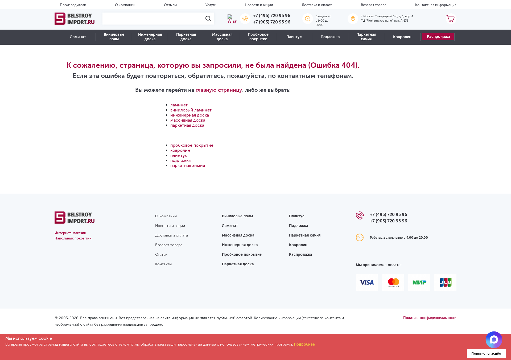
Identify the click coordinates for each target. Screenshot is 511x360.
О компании (125, 5)
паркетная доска (187, 125)
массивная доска (187, 120)
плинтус (178, 155)
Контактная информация (435, 5)
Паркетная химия (366, 36)
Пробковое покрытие (258, 36)
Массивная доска (222, 36)
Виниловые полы (114, 36)
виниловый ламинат (191, 110)
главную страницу (219, 90)
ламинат (179, 104)
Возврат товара (373, 5)
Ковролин (402, 37)
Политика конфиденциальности (429, 318)
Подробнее (304, 344)
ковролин (180, 150)
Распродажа (438, 36)
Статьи (161, 254)
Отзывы (170, 5)
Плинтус (294, 37)
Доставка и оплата (317, 5)
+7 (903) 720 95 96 (271, 22)
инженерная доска (189, 115)
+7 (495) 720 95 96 (271, 15)
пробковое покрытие (191, 145)
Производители (73, 5)
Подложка (330, 37)
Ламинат (78, 37)
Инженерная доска (150, 36)
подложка (180, 160)
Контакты (163, 264)
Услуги (210, 5)
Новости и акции (259, 5)
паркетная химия (187, 165)
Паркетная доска (186, 36)
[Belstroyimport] (74, 19)
